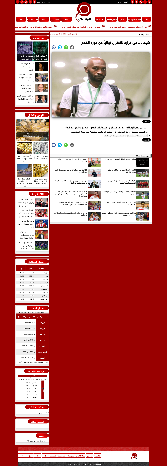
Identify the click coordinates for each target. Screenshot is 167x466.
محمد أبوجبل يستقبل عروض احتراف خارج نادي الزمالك (70, 160)
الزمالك (130, 127)
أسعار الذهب (37, 308)
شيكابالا (102, 127)
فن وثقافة (38, 37)
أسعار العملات (36, 261)
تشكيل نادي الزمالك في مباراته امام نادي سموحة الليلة (121, 170)
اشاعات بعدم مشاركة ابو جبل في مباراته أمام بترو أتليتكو (71, 170)
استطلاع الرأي (36, 407)
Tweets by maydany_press (38, 440)
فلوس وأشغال (36, 115)
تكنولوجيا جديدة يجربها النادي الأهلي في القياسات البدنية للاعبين (122, 181)
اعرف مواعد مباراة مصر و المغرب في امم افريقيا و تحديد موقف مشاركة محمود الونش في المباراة (71, 193)
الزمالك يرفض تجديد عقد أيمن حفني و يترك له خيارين (119, 192)
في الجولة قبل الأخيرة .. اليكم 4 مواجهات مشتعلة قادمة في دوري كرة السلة (72, 203)
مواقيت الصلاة (35, 371)
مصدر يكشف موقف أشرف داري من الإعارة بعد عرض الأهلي (42, 26)
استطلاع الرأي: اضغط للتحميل (38, 412)
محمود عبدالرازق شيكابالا (112, 136)
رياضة (141, 34)
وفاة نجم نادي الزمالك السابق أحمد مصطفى (120, 159)
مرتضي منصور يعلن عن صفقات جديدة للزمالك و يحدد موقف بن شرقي (70, 181)
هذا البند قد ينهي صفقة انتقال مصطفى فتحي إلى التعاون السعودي (119, 214)
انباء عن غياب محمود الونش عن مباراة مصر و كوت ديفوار (120, 203)
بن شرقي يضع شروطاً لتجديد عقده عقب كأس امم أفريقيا (70, 214)
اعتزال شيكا (126, 136)
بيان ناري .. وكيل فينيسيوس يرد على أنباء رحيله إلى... (140, 26)
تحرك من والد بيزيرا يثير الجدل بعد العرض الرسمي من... (93, 26)
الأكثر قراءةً (38, 194)
